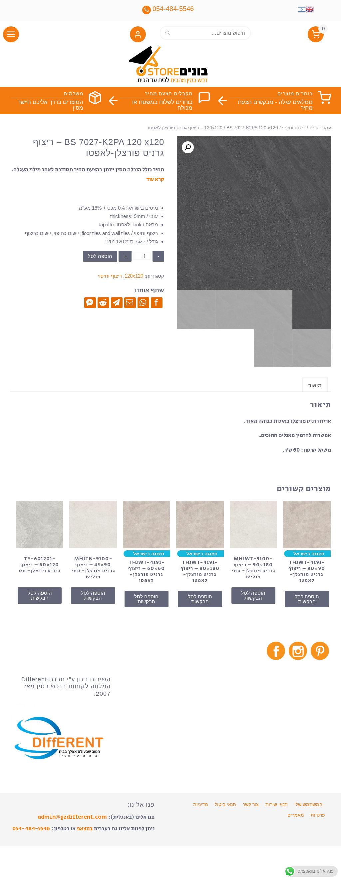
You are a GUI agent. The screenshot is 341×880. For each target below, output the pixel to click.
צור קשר (251, 804)
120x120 (213, 127)
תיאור (315, 385)
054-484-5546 (31, 829)
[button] (138, 36)
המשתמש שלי (308, 804)
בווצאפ (85, 829)
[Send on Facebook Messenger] (90, 302)
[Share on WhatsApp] (143, 302)
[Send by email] (130, 302)
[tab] (315, 384)
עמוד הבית (320, 127)
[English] (310, 8)
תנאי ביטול (225, 804)
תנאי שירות (276, 804)
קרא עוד (155, 179)
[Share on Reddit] (103, 302)
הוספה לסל (100, 256)
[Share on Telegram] (117, 302)
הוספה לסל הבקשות (307, 599)
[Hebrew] (302, 8)
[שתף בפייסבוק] (157, 302)
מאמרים (295, 815)
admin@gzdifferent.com (72, 817)
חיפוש (168, 33)
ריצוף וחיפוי (293, 127)
